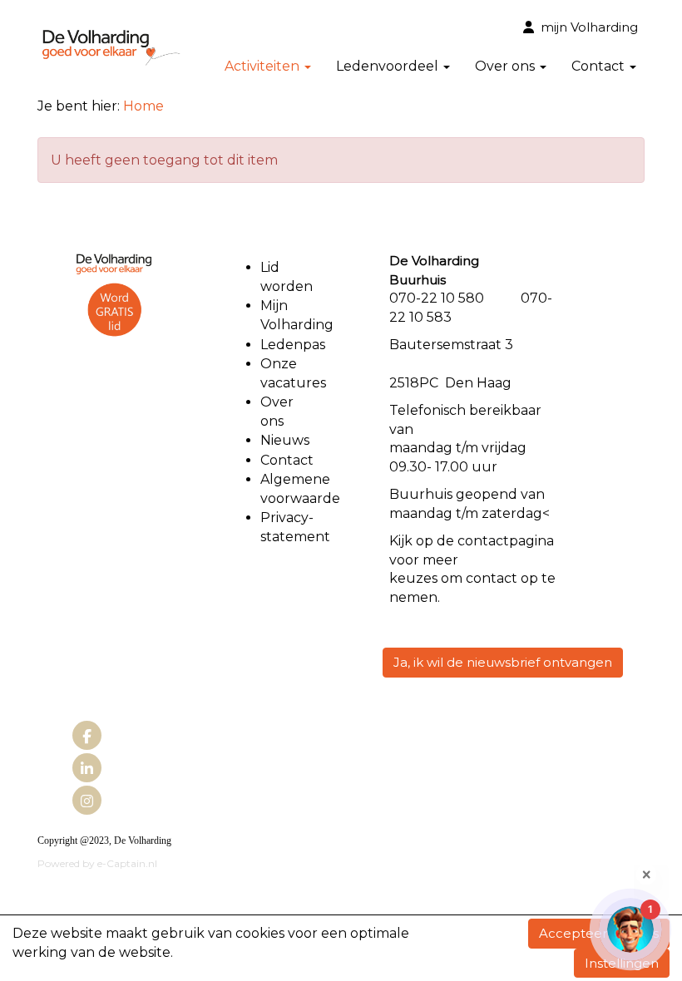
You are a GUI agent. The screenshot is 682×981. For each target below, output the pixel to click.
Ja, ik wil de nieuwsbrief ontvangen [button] (502, 662)
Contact (287, 460)
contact (483, 541)
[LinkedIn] (87, 769)
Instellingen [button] (622, 963)
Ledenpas (292, 344)
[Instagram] (87, 802)
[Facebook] (87, 737)
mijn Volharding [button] (586, 27)
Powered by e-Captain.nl (97, 863)
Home (143, 106)
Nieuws (284, 440)
